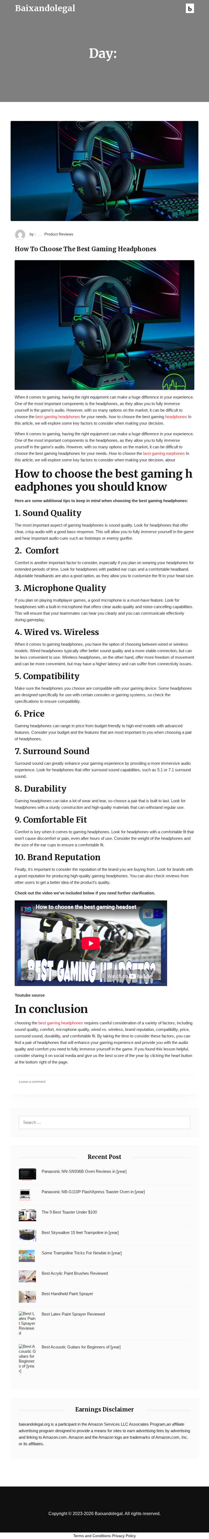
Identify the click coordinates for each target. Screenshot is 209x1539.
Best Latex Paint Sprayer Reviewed (73, 1314)
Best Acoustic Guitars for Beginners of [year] (81, 1347)
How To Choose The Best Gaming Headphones (85, 249)
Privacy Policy (124, 1536)
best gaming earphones (164, 453)
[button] (190, 8)
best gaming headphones (57, 416)
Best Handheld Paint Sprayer (67, 1293)
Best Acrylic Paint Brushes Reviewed (75, 1273)
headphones (176, 416)
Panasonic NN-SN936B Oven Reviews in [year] (84, 1171)
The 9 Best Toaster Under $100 (69, 1212)
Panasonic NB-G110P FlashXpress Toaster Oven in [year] (93, 1191)
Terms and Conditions (92, 1536)
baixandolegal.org (34, 1424)
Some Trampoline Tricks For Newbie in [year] (82, 1253)
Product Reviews (58, 234)
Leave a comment (32, 1082)
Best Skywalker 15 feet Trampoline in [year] (80, 1232)
